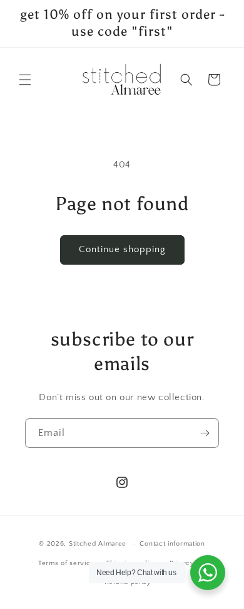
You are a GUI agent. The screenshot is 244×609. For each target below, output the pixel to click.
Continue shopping (122, 249)
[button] (25, 79)
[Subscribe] (204, 433)
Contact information (172, 544)
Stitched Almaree (97, 544)
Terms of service (66, 563)
